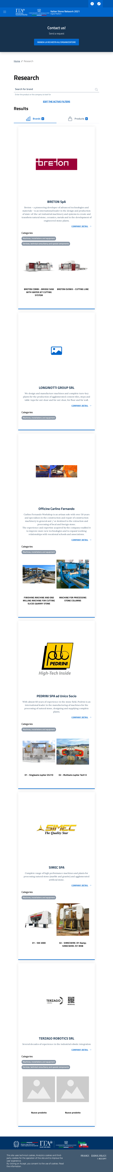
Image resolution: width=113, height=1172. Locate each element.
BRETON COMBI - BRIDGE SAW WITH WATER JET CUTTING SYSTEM (39, 292)
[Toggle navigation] (4, 11)
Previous (19, 271)
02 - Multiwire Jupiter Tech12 (73, 775)
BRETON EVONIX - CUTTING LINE (73, 289)
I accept (101, 1159)
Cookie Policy (98, 1155)
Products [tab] (81, 118)
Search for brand (24, 89)
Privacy (85, 1155)
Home (17, 61)
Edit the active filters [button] (56, 101)
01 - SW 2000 (39, 943)
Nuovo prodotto (39, 1112)
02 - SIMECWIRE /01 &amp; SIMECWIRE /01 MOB (72, 944)
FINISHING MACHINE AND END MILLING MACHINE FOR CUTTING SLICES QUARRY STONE (39, 600)
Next (93, 271)
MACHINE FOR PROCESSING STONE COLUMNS (72, 599)
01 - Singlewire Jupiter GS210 (39, 775)
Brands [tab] (38, 118)
